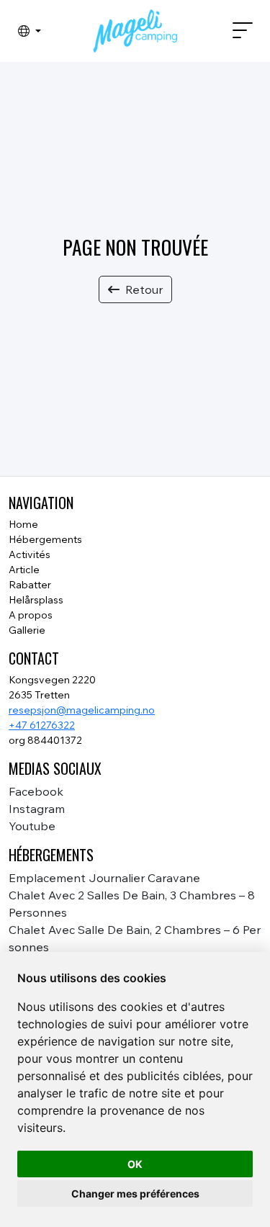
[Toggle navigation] (236, 31)
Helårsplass (36, 599)
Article (24, 569)
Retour (144, 289)
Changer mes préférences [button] (135, 1193)
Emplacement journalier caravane (104, 878)
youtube (32, 826)
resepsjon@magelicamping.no (82, 710)
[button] (29, 31)
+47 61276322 (42, 725)
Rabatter (30, 584)
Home (23, 524)
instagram (37, 808)
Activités (29, 554)
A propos (31, 614)
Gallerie (27, 630)
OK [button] (135, 1164)
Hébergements (45, 539)
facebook (36, 791)
